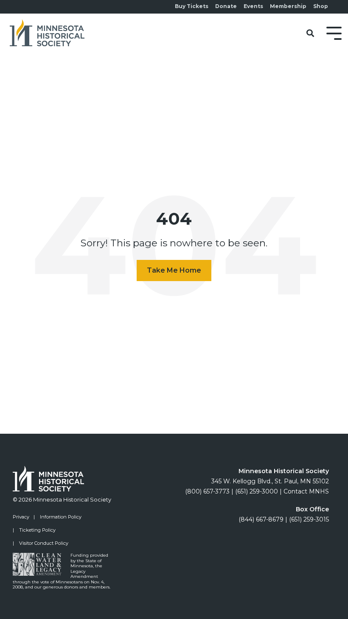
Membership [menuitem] (288, 6)
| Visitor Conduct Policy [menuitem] (40, 543)
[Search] (310, 34)
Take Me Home (174, 270)
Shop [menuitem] (320, 6)
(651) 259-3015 (309, 519)
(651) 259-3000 (256, 491)
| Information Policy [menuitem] (57, 517)
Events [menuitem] (253, 6)
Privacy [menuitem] (21, 517)
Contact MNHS (306, 491)
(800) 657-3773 (207, 491)
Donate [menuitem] (226, 6)
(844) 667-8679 (261, 519)
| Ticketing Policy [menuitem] (34, 530)
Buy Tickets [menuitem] (191, 6)
